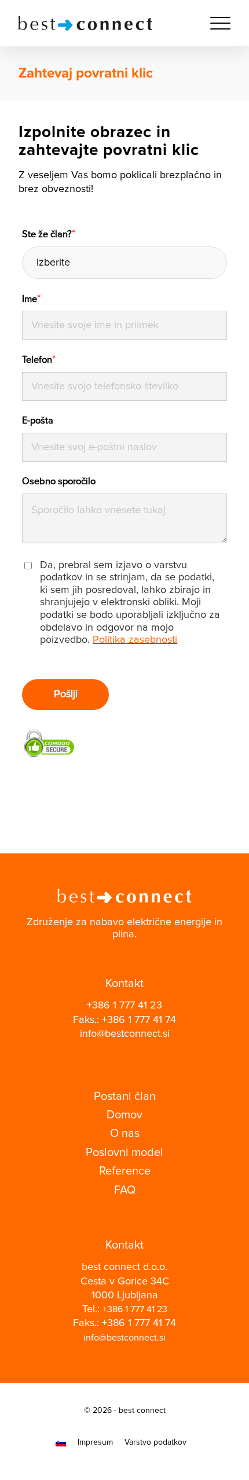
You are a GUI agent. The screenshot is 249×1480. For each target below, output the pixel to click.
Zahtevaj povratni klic (86, 73)
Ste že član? (48, 234)
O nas (125, 1133)
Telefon (39, 360)
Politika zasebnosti (135, 640)
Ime (31, 299)
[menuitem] (214, 23)
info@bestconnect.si (125, 1034)
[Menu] (214, 23)
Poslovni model (124, 1152)
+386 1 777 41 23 (124, 1005)
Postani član (125, 1096)
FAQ (125, 1190)
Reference (125, 1171)
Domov (124, 1115)
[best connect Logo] (103, 23)
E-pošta (37, 420)
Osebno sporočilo (59, 481)
